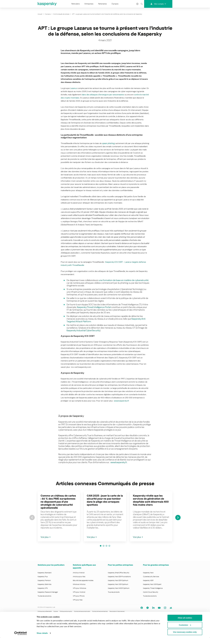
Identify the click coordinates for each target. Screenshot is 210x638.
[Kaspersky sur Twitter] (147, 607)
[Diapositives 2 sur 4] (103, 545)
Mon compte (159, 4)
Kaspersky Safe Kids (44, 584)
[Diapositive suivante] (178, 517)
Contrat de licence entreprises (100, 611)
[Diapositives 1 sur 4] (100, 545)
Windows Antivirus (79, 584)
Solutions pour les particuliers (51, 565)
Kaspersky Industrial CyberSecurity (83, 330)
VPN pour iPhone (78, 596)
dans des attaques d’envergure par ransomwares (103, 94)
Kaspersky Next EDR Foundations (119, 576)
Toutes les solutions (44, 596)
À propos (115, 4)
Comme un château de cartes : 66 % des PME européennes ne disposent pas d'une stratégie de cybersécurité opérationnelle (58, 501)
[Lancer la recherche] (141, 4)
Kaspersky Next (148, 573)
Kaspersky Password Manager (48, 592)
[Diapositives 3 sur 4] (106, 545)
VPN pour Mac (78, 600)
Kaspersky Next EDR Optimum (118, 580)
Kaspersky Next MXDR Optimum (118, 588)
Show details (42, 633)
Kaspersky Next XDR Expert (152, 584)
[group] (59, 516)
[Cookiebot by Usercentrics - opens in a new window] (20, 633)
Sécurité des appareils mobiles (83, 580)
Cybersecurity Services (151, 576)
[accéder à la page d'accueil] (47, 4)
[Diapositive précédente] (32, 517)
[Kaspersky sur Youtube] (159, 607)
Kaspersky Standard (44, 573)
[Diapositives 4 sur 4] (109, 545)
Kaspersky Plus (43, 576)
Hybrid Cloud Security (150, 592)
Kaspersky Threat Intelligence (153, 588)
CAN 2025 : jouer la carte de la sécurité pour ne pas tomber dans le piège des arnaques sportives (105, 500)
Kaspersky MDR (148, 580)
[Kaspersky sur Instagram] (165, 607)
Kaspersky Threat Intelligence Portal (93, 307)
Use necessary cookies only (185, 632)
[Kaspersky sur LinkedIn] (153, 607)
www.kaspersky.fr (121, 401)
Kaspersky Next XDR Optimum (118, 584)
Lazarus (73, 88)
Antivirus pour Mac (79, 576)
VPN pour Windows (79, 588)
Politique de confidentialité (45, 611)
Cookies (55, 611)
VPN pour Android (79, 592)
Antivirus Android (78, 573)
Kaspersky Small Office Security (118, 573)
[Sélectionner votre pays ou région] (137, 4)
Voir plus (45, 537)
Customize (183, 625)
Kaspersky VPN (43, 588)
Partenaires (102, 4)
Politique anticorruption (66, 611)
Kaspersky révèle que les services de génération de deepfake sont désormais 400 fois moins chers (151, 500)
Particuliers (75, 4)
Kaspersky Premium (44, 580)
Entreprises (89, 4)
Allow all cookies (185, 618)
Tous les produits (113, 592)
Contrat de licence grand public (82, 611)
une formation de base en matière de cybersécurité (123, 280)
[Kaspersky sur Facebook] (141, 607)
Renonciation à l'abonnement (117, 611)
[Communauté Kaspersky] (170, 607)
